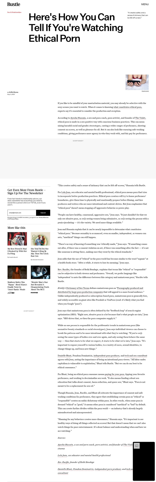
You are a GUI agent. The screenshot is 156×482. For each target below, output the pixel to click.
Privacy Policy (14, 219)
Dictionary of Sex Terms (77, 288)
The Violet (140, 117)
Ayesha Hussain (78, 117)
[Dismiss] (152, 444)
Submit (43, 213)
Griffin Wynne (13, 92)
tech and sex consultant (136, 355)
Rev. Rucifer (63, 269)
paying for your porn (114, 374)
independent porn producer (106, 355)
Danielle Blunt (64, 355)
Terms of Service (43, 217)
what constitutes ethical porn (127, 107)
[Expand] (135, 444)
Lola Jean (65, 192)
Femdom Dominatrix (83, 469)
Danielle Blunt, (65, 469)
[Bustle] (13, 4)
